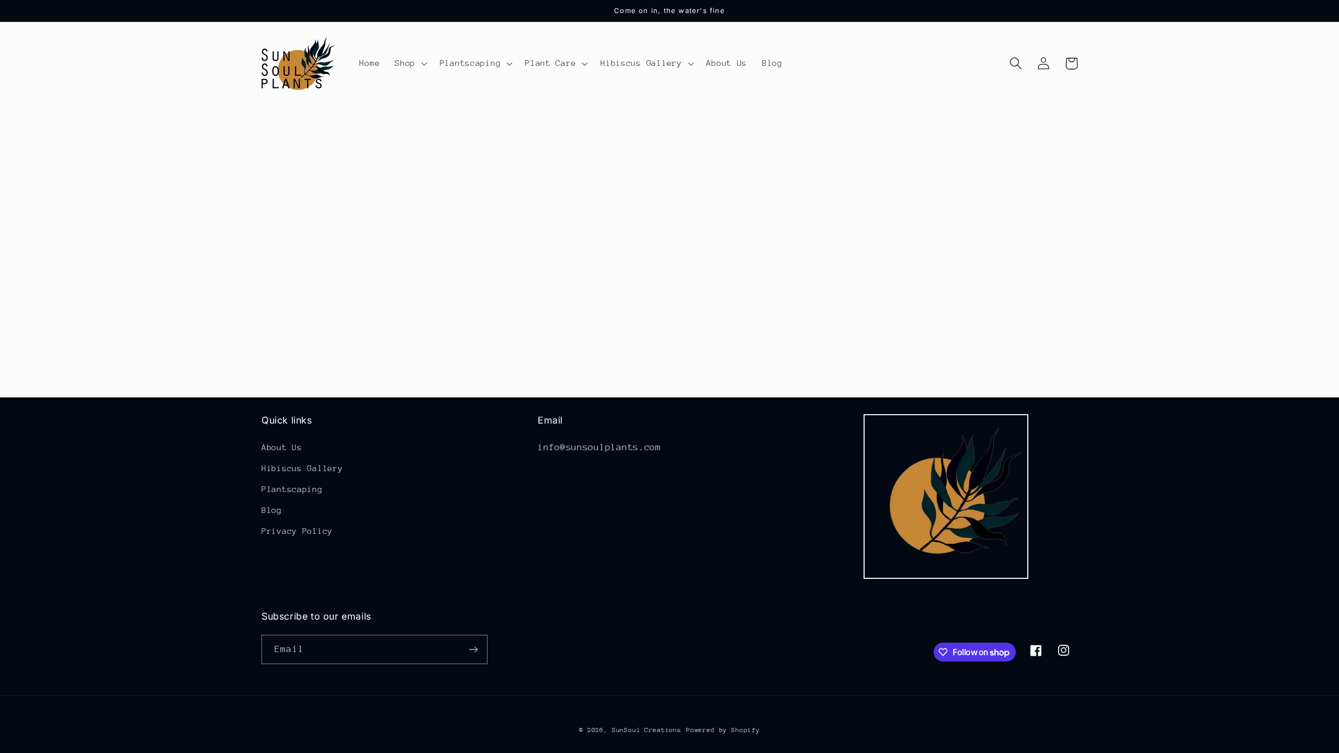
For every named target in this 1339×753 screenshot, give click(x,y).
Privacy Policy (297, 531)
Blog (272, 510)
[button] (410, 64)
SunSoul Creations (647, 730)
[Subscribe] (473, 649)
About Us (282, 447)
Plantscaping (292, 489)
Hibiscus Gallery (302, 468)
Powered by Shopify (723, 730)
